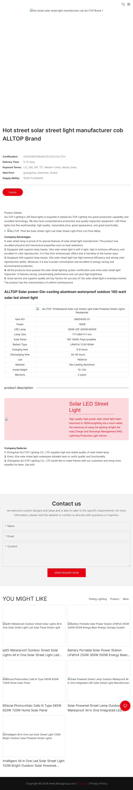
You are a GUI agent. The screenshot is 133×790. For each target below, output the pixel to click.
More (126, 598)
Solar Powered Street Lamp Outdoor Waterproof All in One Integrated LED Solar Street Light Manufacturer (95, 708)
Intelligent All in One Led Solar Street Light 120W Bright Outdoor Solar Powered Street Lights (34, 763)
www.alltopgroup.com (62, 783)
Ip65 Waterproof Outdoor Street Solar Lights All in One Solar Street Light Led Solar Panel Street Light (31, 652)
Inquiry (13, 192)
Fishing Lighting (98, 598)
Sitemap (83, 783)
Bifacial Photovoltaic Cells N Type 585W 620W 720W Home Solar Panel (32, 708)
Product (114, 598)
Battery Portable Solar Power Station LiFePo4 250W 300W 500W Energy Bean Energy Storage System (97, 652)
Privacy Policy (98, 783)
